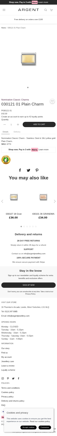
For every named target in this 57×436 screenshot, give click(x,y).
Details (5, 132)
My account (6, 357)
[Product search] (46, 10)
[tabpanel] (28, 59)
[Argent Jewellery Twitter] (13, 378)
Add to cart (39, 124)
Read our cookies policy (40, 421)
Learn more (43, 2)
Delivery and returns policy (12, 401)
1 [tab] (28, 88)
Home (3, 28)
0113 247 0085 (11, 311)
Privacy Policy (30, 294)
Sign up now (28, 285)
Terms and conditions (10, 388)
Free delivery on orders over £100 (28, 19)
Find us (4, 353)
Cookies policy (7, 392)
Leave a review (7, 366)
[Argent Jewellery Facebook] (18, 378)
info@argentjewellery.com (34, 254)
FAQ (3, 405)
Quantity (5, 119)
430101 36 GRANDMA (43, 213)
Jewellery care (7, 361)
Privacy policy (7, 396)
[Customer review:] (6, 159)
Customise (45, 427)
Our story (5, 348)
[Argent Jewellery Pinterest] (8, 378)
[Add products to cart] (51, 10)
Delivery (17, 132)
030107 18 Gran (14, 213)
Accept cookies (28, 427)
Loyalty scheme (8, 370)
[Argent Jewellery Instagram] (2, 378)
